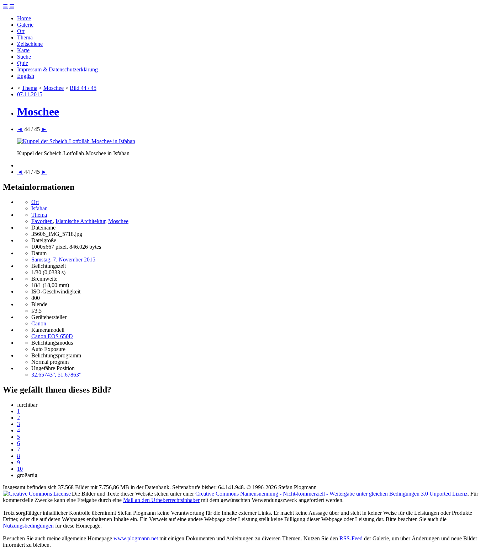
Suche (24, 57)
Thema (25, 37)
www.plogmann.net (135, 538)
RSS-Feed (351, 538)
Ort (21, 31)
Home (24, 18)
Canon (38, 323)
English (25, 76)
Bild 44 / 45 (83, 88)
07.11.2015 (29, 94)
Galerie (25, 25)
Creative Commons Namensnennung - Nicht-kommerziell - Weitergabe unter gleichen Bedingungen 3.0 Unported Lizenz (331, 494)
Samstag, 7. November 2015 (63, 259)
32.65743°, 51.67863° (56, 375)
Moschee (53, 88)
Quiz (22, 63)
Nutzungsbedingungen (28, 526)
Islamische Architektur (80, 221)
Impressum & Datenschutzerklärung (57, 69)
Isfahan (39, 208)
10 (20, 469)
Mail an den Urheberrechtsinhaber (161, 500)
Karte (23, 50)
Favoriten (42, 221)
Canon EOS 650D (52, 336)
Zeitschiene (30, 44)
